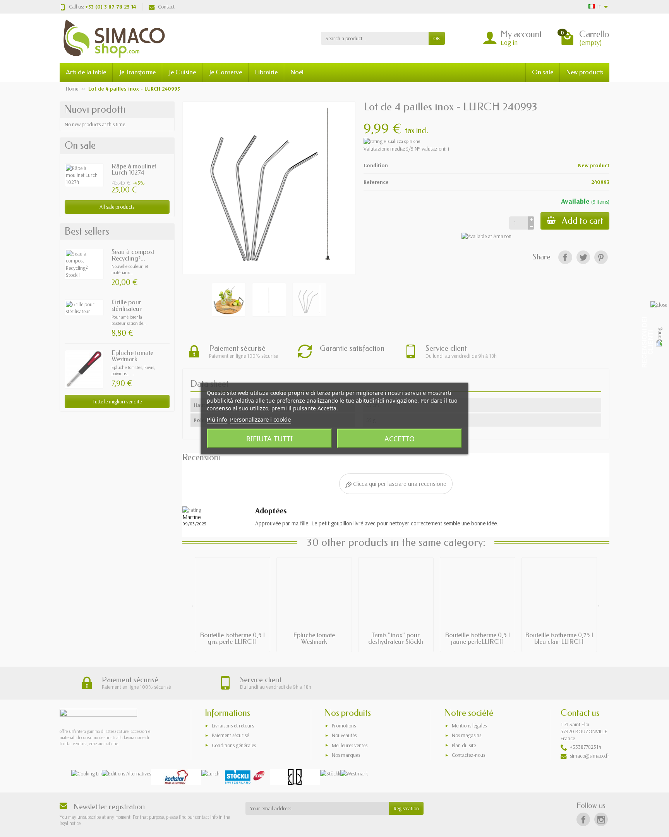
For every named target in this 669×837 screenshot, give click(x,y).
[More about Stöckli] (330, 773)
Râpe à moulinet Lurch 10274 (134, 170)
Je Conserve (225, 72)
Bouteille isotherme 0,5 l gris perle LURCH (232, 638)
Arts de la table (86, 72)
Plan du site (464, 745)
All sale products (116, 206)
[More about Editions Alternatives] (126, 773)
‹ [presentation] (193, 605)
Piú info (217, 419)
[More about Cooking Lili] (86, 773)
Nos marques (346, 754)
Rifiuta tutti (269, 438)
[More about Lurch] (210, 773)
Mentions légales (469, 725)
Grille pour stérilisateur (127, 305)
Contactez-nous (468, 754)
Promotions (344, 725)
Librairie (266, 72)
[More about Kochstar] (176, 777)
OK (436, 38)
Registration (406, 808)
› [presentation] (599, 605)
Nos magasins (466, 735)
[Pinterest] (601, 257)
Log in (509, 42)
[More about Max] (245, 777)
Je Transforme (137, 72)
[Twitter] (583, 257)
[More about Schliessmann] (295, 777)
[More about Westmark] (354, 773)
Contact (166, 6)
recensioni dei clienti (647, 342)
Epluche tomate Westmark (132, 356)
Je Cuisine (182, 72)
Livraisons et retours (233, 725)
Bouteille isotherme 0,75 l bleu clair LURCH (559, 638)
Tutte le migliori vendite (117, 401)
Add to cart (582, 221)
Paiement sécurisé (230, 735)
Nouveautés (344, 735)
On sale (542, 72)
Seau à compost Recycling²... (133, 255)
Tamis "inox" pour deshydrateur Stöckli (395, 638)
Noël (297, 72)
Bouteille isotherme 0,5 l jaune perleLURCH (477, 638)
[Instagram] (601, 819)
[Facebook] (565, 257)
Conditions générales (234, 745)
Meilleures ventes (349, 745)
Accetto (399, 438)
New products (584, 72)
